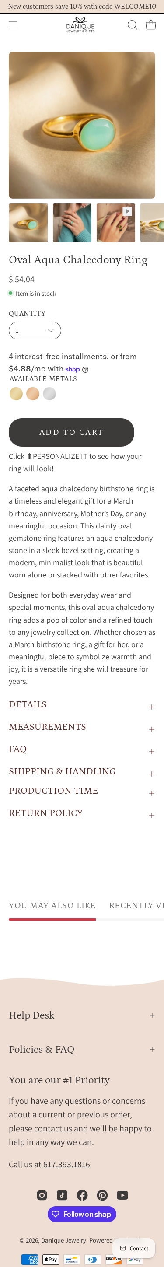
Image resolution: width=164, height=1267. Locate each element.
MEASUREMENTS (47, 726)
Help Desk (32, 1015)
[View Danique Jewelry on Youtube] (122, 1195)
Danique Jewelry (63, 1240)
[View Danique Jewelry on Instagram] (42, 1195)
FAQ (18, 749)
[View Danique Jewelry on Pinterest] (102, 1195)
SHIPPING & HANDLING (62, 771)
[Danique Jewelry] (82, 25)
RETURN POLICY (46, 813)
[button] (132, 25)
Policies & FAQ (42, 1049)
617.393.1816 (66, 1164)
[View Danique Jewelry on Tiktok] (62, 1195)
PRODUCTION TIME (53, 790)
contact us (53, 1128)
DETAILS (28, 704)
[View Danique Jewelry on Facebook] (82, 1195)
